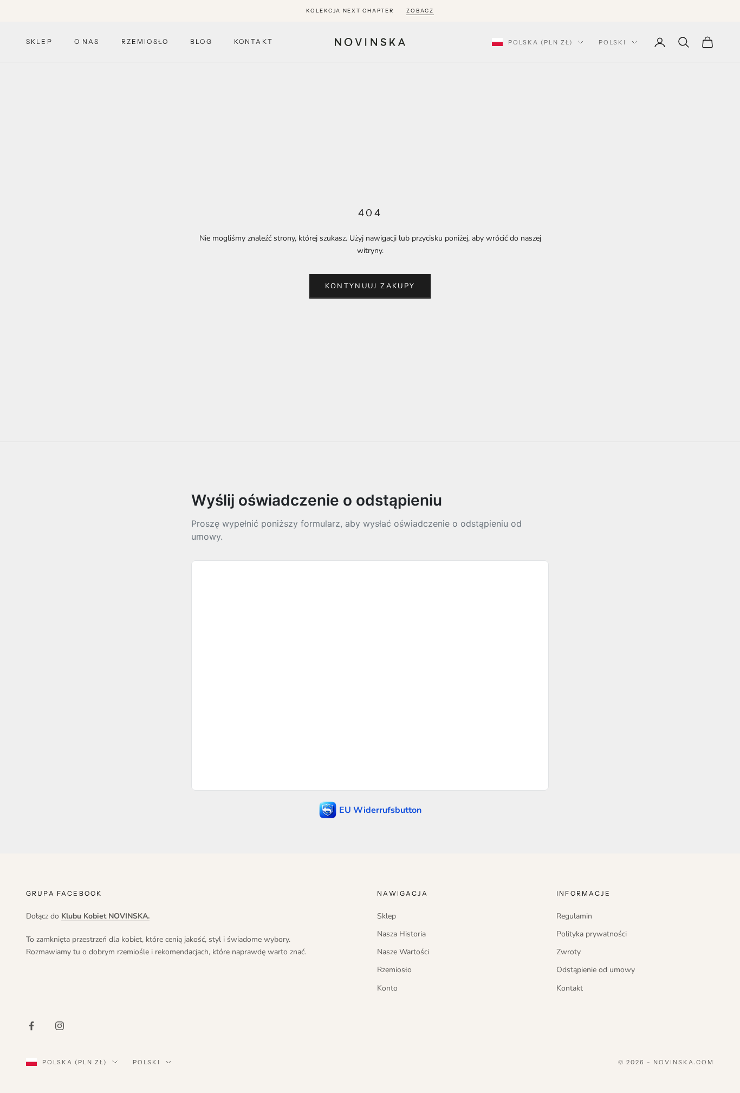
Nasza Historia (401, 934)
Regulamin (574, 916)
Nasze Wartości (403, 952)
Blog (201, 42)
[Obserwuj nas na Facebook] (31, 1025)
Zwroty (568, 952)
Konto (387, 988)
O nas (87, 42)
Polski (612, 42)
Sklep (39, 42)
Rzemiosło (144, 42)
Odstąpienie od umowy (595, 970)
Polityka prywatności (591, 934)
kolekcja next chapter (349, 11)
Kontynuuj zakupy (370, 286)
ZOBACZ (419, 11)
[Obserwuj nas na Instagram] (59, 1025)
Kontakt (253, 42)
